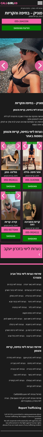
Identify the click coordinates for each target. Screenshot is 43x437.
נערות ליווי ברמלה (16, 324)
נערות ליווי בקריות (34, 386)
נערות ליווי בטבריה (18, 363)
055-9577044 (11, 229)
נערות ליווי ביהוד (34, 301)
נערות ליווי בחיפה (34, 363)
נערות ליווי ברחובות (33, 324)
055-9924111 (11, 180)
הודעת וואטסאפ (22, 28)
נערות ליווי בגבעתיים (33, 290)
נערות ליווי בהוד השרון (14, 290)
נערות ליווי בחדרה (14, 357)
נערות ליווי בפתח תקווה (31, 313)
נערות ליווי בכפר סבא (17, 301)
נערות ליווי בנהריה (34, 369)
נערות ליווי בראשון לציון (13, 318)
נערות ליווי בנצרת (18, 369)
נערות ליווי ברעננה (33, 335)
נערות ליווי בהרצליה (33, 295)
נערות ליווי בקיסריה (16, 380)
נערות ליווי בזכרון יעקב (22, 248)
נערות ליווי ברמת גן (33, 330)
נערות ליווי (39, 8)
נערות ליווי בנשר (34, 374)
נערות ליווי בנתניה (19, 307)
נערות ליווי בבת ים (14, 284)
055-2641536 (21, 21)
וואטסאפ (32, 186)
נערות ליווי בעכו (20, 374)
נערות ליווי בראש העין (32, 318)
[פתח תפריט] (40, 3)
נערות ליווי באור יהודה (32, 284)
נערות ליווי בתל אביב (16, 335)
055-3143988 (32, 180)
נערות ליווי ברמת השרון (14, 330)
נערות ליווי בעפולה (33, 380)
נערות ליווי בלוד (35, 307)
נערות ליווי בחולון (16, 295)
